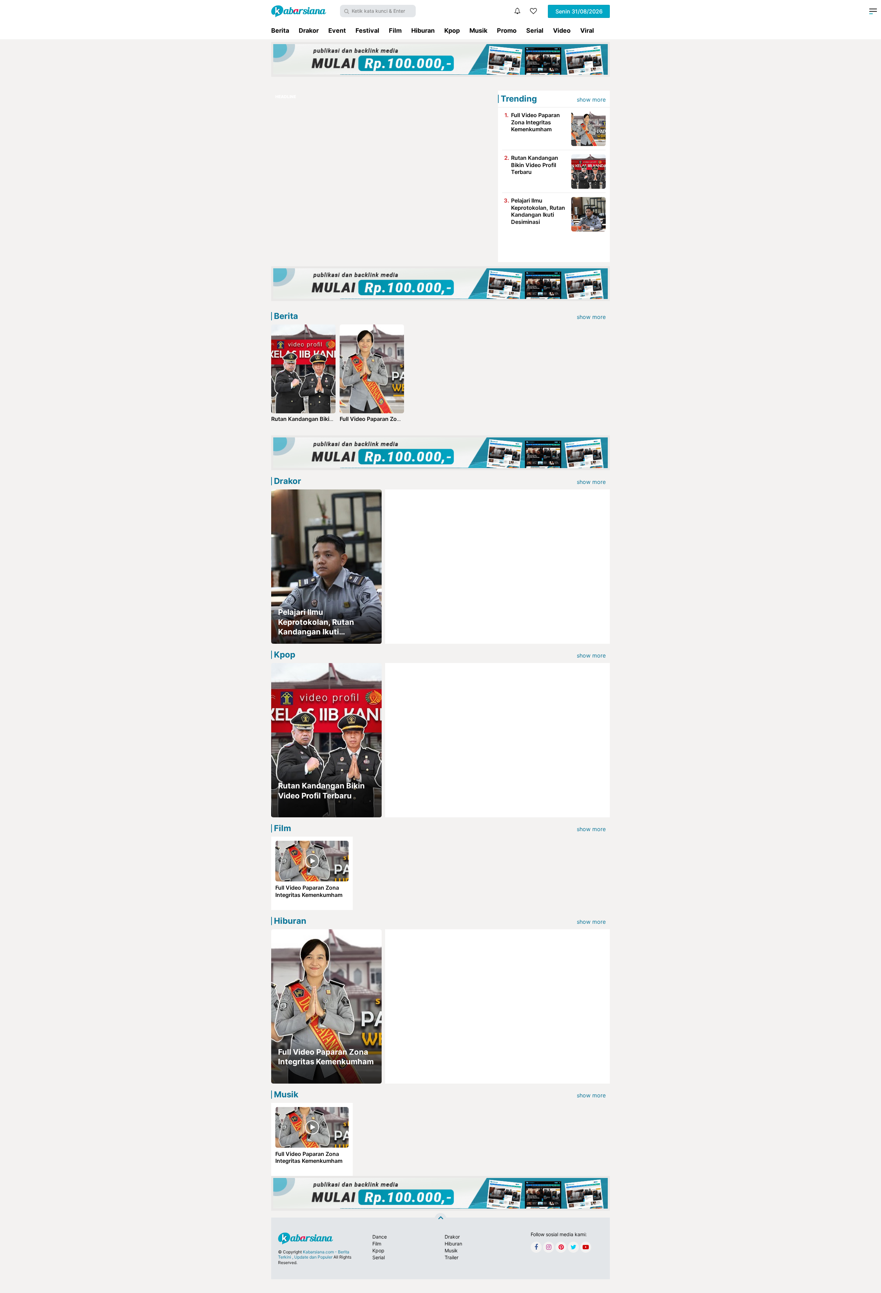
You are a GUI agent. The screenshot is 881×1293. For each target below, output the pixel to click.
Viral (587, 30)
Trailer (451, 1257)
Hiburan (423, 30)
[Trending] (533, 11)
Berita (280, 30)
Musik (478, 30)
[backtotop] (440, 1219)
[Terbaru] (517, 11)
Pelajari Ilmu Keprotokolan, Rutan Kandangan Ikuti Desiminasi (538, 211)
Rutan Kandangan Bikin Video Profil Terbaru (534, 165)
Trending (519, 99)
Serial (534, 30)
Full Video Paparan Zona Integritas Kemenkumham (535, 122)
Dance (379, 1237)
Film (395, 30)
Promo (507, 30)
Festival (367, 30)
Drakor (309, 30)
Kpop (452, 30)
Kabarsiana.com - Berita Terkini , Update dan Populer (313, 1254)
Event (337, 30)
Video (562, 30)
